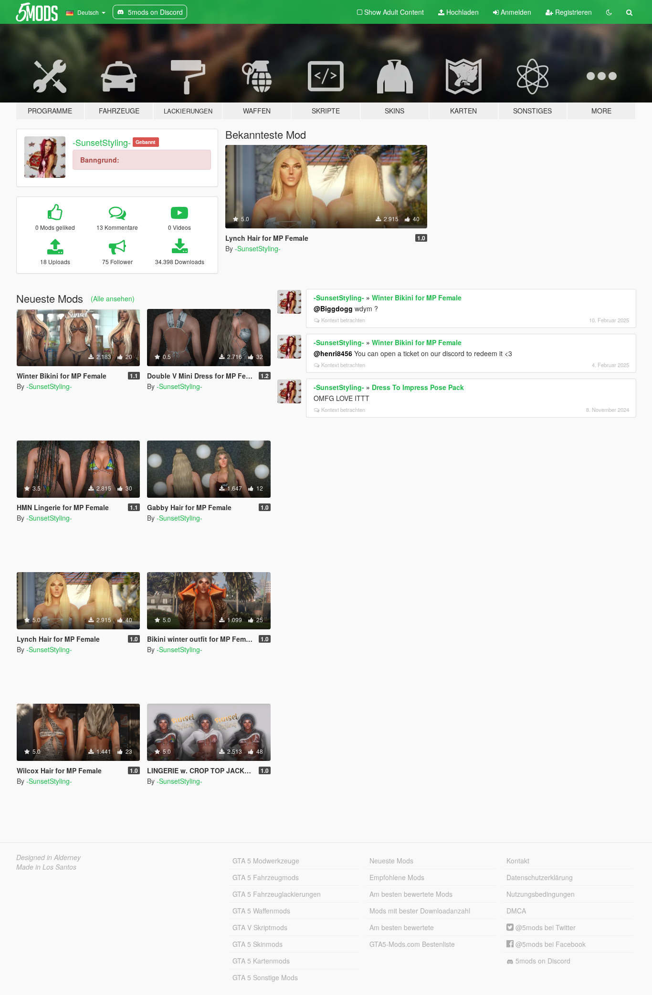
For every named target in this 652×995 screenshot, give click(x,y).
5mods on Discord (542, 960)
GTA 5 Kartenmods (261, 960)
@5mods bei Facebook (550, 944)
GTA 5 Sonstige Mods (265, 977)
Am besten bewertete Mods (410, 894)
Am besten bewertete (401, 927)
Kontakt (517, 860)
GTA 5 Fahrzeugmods (265, 877)
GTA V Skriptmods (259, 927)
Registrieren (572, 12)
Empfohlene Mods (396, 877)
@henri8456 (333, 353)
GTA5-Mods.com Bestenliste (412, 944)
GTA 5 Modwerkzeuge (265, 860)
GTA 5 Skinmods (257, 944)
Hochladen (461, 12)
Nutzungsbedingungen (540, 894)
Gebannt (146, 141)
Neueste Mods (391, 860)
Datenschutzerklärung (539, 877)
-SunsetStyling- (102, 142)
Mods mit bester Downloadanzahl (419, 910)
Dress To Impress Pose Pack (418, 387)
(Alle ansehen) (113, 298)
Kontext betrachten (343, 320)
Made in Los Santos (46, 867)
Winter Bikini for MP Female (417, 297)
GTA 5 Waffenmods (261, 910)
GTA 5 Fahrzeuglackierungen (276, 894)
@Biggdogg (333, 308)
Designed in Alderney (48, 857)
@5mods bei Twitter (545, 927)
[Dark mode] (609, 12)
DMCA (516, 910)
